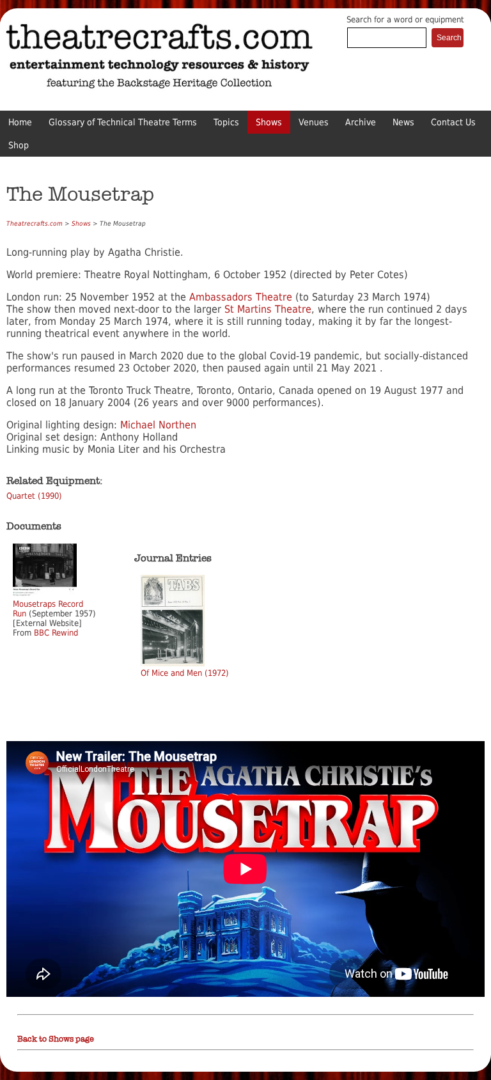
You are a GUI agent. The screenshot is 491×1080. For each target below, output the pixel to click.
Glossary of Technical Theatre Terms (123, 122)
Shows (269, 122)
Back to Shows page (55, 1039)
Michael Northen (158, 425)
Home (20, 122)
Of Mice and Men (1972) (185, 673)
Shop (18, 145)
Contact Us (453, 122)
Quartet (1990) (34, 496)
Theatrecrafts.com (34, 223)
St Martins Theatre (267, 309)
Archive (360, 122)
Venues (314, 122)
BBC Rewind (56, 633)
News (403, 122)
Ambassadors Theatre (240, 297)
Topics (226, 122)
